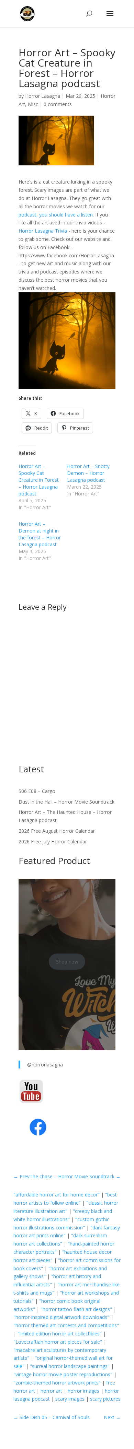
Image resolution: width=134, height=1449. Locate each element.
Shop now (67, 961)
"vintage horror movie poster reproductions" (62, 1374)
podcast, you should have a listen (56, 214)
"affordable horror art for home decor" (56, 1194)
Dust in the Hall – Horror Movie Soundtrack (66, 801)
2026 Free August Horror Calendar (57, 831)
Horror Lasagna (42, 96)
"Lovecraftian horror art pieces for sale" (57, 1342)
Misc (33, 104)
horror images (83, 1391)
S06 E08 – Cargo (37, 791)
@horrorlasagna (45, 1064)
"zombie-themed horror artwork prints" (57, 1382)
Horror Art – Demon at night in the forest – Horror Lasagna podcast (40, 534)
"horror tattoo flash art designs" (76, 1309)
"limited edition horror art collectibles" (60, 1333)
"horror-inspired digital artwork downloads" (61, 1317)
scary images (70, 1398)
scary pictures (105, 1398)
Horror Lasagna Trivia (43, 230)
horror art (51, 1391)
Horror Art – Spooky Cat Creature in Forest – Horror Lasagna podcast (39, 480)
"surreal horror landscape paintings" (70, 1366)
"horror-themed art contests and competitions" (66, 1325)
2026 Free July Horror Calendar (53, 841)
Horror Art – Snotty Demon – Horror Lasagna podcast (88, 473)
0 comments (58, 104)
